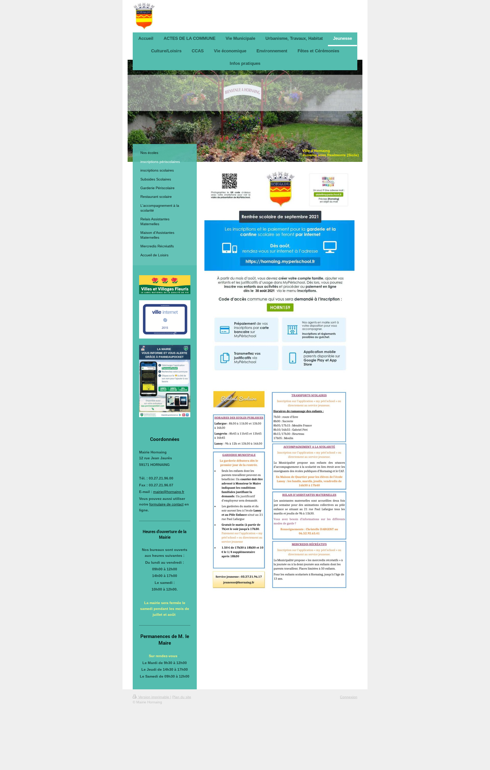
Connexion (348, 697)
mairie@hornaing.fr (168, 492)
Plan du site (181, 697)
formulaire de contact (166, 504)
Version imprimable (153, 697)
